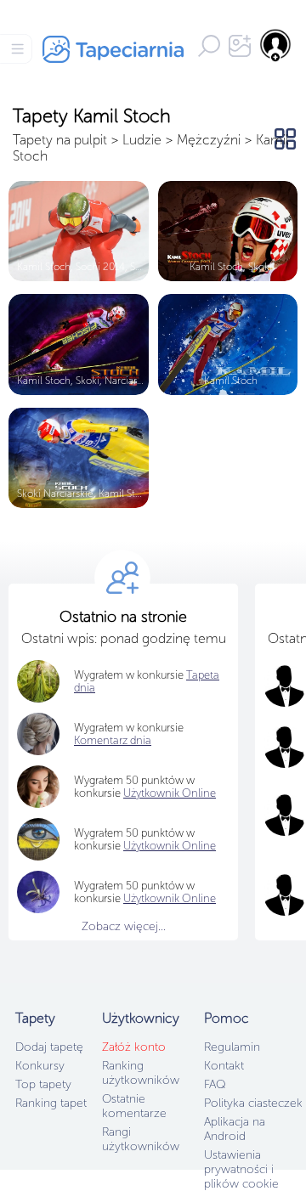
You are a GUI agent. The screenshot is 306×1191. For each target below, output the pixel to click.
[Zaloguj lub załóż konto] (276, 45)
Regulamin (232, 1047)
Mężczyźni (209, 140)
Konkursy (40, 1065)
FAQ (214, 1084)
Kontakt (224, 1065)
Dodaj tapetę (49, 1047)
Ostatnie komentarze (134, 1106)
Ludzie (142, 140)
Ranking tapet (51, 1103)
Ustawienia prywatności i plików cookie (241, 1169)
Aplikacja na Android (234, 1129)
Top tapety (43, 1084)
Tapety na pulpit (60, 140)
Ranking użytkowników (140, 1072)
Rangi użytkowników (140, 1139)
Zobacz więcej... (124, 926)
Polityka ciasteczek (253, 1103)
